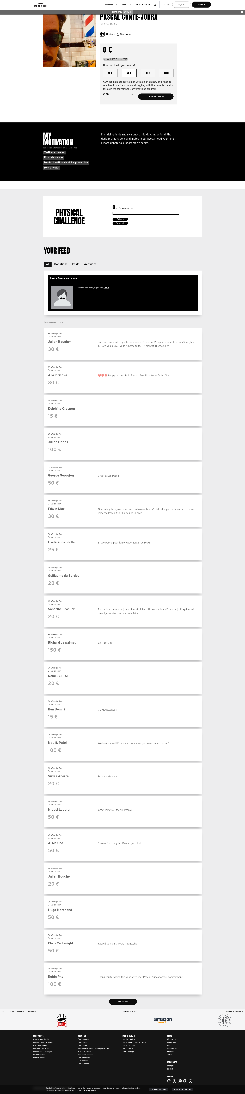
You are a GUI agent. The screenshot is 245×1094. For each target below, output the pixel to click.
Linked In (190, 1081)
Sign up (181, 5)
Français (117, 12)
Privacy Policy (90, 1091)
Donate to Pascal (156, 97)
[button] (156, 5)
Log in (106, 288)
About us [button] (126, 5)
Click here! (169, 1081)
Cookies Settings (158, 1090)
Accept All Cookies (182, 1090)
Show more (123, 1002)
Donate (201, 5)
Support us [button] (111, 5)
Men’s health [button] (143, 5)
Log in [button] (166, 5)
